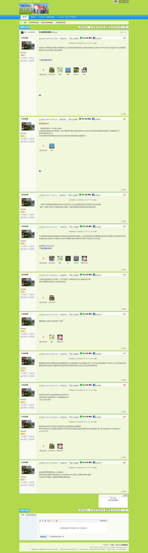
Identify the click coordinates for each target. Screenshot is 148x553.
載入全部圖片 (75, 38)
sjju (68, 263)
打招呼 (25, 61)
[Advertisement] (88, 9)
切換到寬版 (36, 1)
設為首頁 (22, 1)
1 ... (88, 27)
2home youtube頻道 (67, 17)
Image (46, 521)
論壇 (25, 17)
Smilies (56, 521)
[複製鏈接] (54, 32)
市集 (33, 17)
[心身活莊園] (22, 32)
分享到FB (98, 38)
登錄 (121, 1)
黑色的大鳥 (84, 263)
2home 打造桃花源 (21, 22)
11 (115, 27)
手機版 (112, 545)
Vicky (84, 74)
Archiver (106, 545)
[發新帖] (24, 27)
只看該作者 (63, 38)
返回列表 (82, 27)
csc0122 (76, 74)
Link (48, 521)
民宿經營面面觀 (34, 22)
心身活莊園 (31, 32)
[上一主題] (123, 32)
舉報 (124, 114)
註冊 (126, 1)
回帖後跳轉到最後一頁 (57, 536)
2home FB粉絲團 (46, 17)
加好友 (32, 58)
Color (43, 521)
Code (54, 521)
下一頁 (124, 27)
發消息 (32, 61)
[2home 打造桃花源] (34, 14)
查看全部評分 (43, 74)
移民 (68, 74)
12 (118, 27)
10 (112, 27)
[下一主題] (125, 32)
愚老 (60, 74)
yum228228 (51, 74)
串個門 (25, 58)
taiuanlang (52, 263)
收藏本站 (29, 1)
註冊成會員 (83, 528)
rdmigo (76, 263)
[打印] (121, 32)
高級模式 (104, 521)
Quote (51, 521)
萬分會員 (23, 52)
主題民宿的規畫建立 (47, 22)
